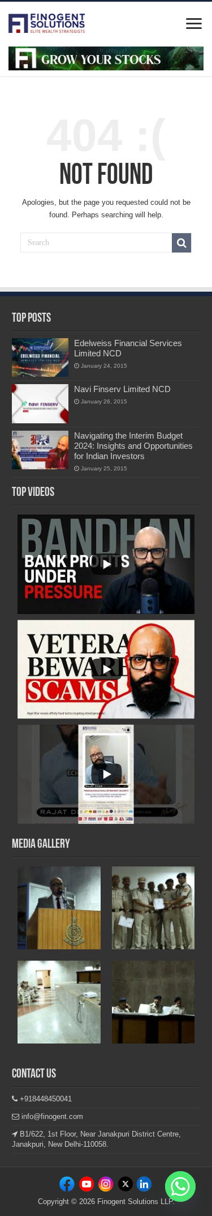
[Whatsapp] (180, 1186)
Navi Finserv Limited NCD (122, 389)
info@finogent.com (51, 1116)
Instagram (87, 1186)
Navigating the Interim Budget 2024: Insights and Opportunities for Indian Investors (133, 446)
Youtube (143, 1186)
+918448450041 (45, 1099)
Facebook (68, 1186)
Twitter (124, 1186)
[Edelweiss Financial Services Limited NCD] (40, 357)
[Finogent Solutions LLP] (46, 21)
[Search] (181, 243)
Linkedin (106, 1186)
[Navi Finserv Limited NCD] (40, 403)
